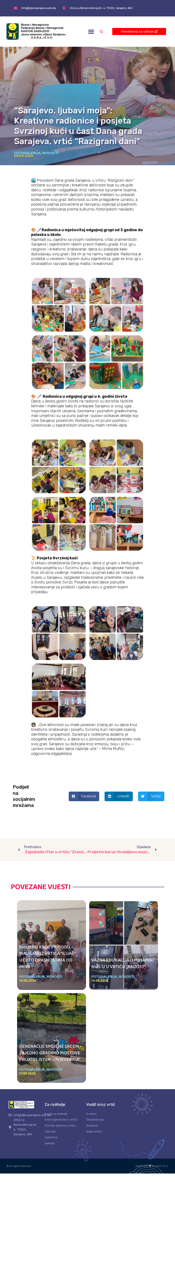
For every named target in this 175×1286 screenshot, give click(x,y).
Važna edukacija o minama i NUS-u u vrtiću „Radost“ (122, 963)
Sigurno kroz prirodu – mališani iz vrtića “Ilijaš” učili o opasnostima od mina (47, 957)
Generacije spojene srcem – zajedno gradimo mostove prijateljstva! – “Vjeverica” (50, 1053)
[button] (91, 31)
